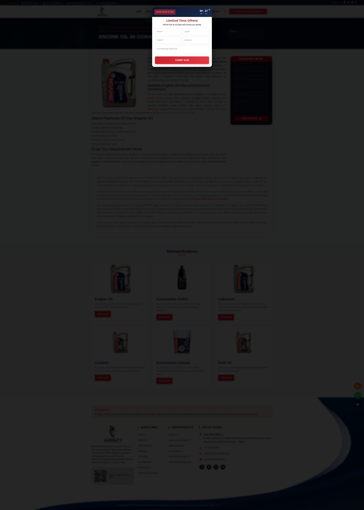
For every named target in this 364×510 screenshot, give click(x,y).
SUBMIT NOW (182, 60)
